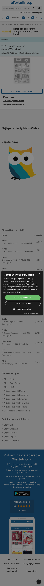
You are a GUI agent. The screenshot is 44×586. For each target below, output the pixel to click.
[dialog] (22, 293)
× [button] (39, 274)
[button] (22, 309)
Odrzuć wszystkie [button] (23, 303)
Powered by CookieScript (31, 313)
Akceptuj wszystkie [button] (22, 297)
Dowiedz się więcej (16, 292)
